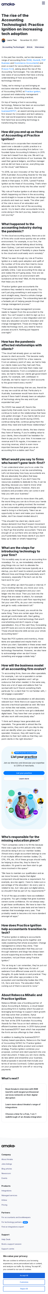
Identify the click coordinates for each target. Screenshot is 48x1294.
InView (4, 1200)
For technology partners (11, 1222)
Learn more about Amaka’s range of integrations (22, 1106)
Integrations (6, 1190)
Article (29, 47)
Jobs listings (6, 1164)
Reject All (24, 1289)
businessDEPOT (8, 111)
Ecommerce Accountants (26, 63)
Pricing (4, 1205)
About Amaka (7, 1159)
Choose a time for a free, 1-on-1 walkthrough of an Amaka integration (23, 1115)
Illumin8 (36, 60)
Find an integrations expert (12, 1227)
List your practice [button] (24, 773)
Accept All (24, 1275)
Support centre (7, 1249)
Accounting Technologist (13, 47)
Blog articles (6, 1169)
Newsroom (6, 1173)
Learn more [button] (24, 779)
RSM (29, 60)
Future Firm (7, 69)
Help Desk (5, 1239)
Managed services (9, 1195)
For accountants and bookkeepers (16, 1217)
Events (4, 1178)
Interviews (39, 47)
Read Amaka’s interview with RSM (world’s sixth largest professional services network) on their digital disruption (22, 1093)
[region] (24, 1273)
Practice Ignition (32, 91)
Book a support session (11, 1244)
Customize (24, 1282)
